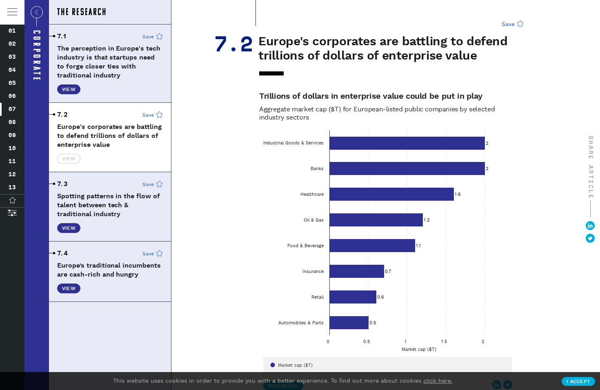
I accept (578, 382)
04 (12, 70)
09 (12, 135)
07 (12, 109)
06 (12, 96)
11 (12, 161)
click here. (438, 381)
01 (12, 31)
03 (12, 57)
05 (12, 83)
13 (12, 188)
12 (12, 174)
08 (12, 122)
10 (12, 148)
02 (12, 44)
